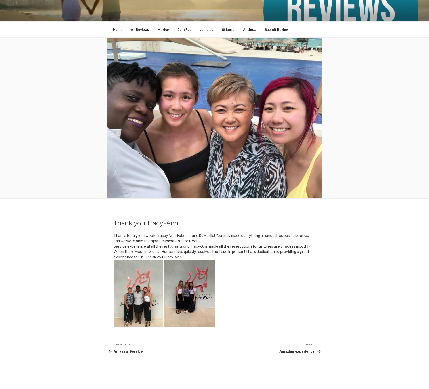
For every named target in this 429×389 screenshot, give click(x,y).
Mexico (163, 30)
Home (117, 30)
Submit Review (276, 30)
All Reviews (140, 30)
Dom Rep (184, 30)
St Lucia (228, 30)
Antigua (249, 30)
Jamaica (206, 30)
